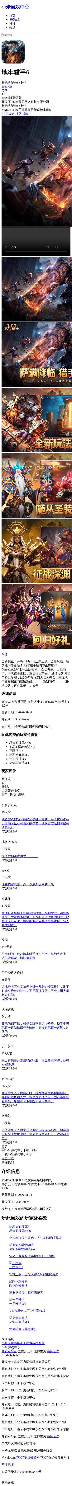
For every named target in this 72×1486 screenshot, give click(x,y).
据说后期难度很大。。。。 (20, 856)
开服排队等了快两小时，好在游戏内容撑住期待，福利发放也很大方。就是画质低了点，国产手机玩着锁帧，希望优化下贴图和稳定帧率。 (35, 1097)
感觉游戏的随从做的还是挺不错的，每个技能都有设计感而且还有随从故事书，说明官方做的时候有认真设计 (35, 823)
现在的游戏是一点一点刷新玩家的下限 (28, 884)
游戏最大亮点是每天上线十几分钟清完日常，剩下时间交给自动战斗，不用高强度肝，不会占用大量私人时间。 (35, 990)
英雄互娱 (38, 1343)
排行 (12, 23)
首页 (12, 15)
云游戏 (14, 19)
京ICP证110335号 (28, 1457)
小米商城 (26, 1343)
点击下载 (8, 1158)
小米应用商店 (11, 1343)
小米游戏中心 (15, 6)
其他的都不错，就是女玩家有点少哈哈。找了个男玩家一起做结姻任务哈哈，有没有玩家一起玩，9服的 (35, 1027)
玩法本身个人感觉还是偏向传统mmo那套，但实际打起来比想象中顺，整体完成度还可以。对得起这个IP (35, 1134)
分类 (12, 27)
